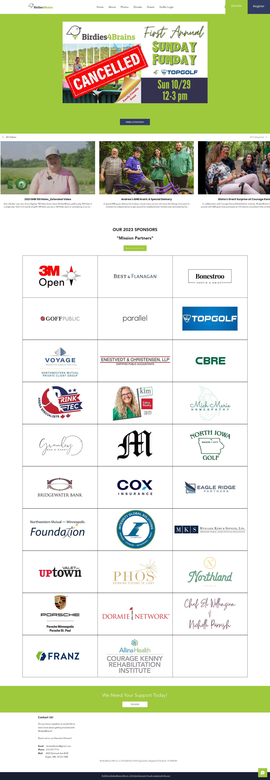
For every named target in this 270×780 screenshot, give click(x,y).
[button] (9, 137)
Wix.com (166, 776)
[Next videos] (266, 167)
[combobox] (258, 137)
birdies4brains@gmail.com (58, 746)
